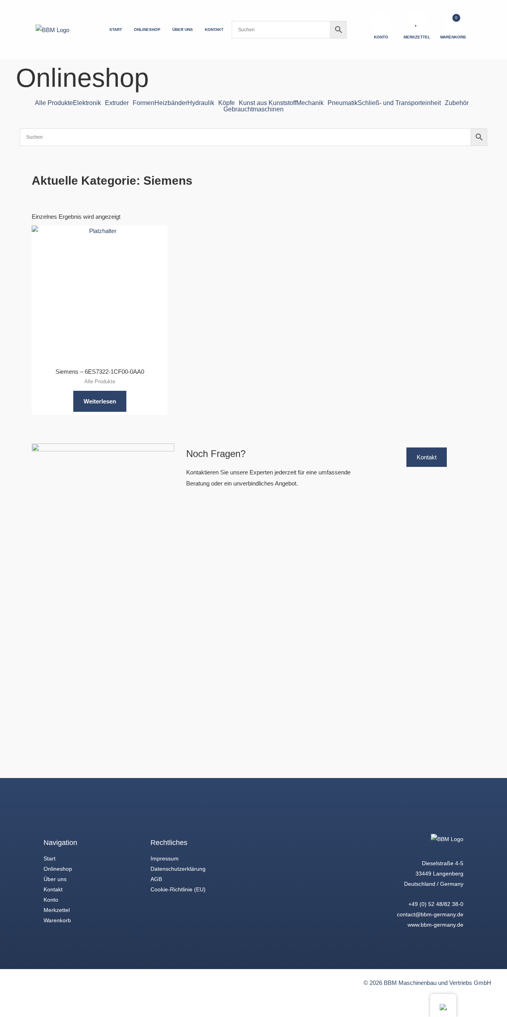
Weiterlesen (100, 401)
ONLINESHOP (147, 29)
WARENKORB (453, 37)
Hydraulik (200, 103)
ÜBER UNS (182, 29)
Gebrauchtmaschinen (253, 109)
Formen (143, 103)
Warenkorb (57, 920)
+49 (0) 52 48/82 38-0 (435, 904)
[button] (89, 103)
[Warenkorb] (453, 22)
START (115, 29)
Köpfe (226, 103)
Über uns (55, 879)
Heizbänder (170, 103)
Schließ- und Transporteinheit (399, 103)
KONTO (381, 37)
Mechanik (310, 103)
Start (49, 858)
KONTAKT (214, 29)
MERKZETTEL (417, 37)
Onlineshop (58, 869)
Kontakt (53, 889)
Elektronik (87, 103)
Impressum (165, 858)
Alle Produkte (54, 103)
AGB (156, 879)
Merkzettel (57, 910)
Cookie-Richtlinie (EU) (178, 889)
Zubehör (457, 103)
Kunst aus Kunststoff (267, 103)
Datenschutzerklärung (178, 869)
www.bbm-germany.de (435, 924)
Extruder (117, 103)
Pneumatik (343, 103)
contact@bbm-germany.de (430, 914)
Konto (51, 900)
